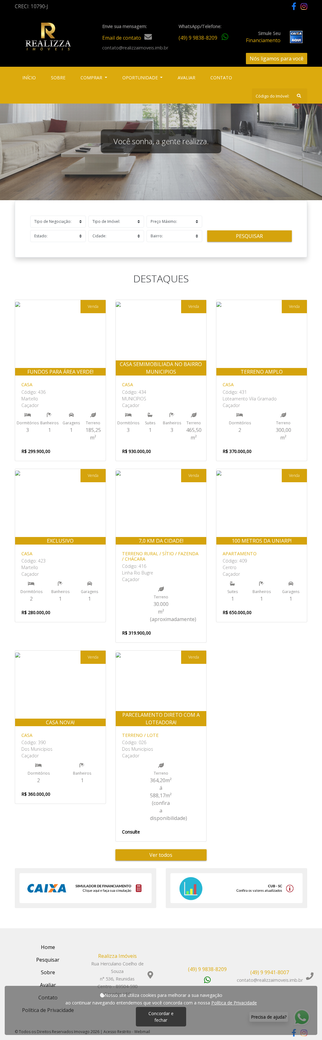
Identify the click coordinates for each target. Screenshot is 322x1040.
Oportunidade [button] (140, 78)
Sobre (59, 77)
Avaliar (186, 78)
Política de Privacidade (234, 1003)
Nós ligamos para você (276, 58)
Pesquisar (249, 236)
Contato (221, 78)
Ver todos (160, 854)
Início (30, 77)
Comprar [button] (91, 78)
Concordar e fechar (161, 1016)
